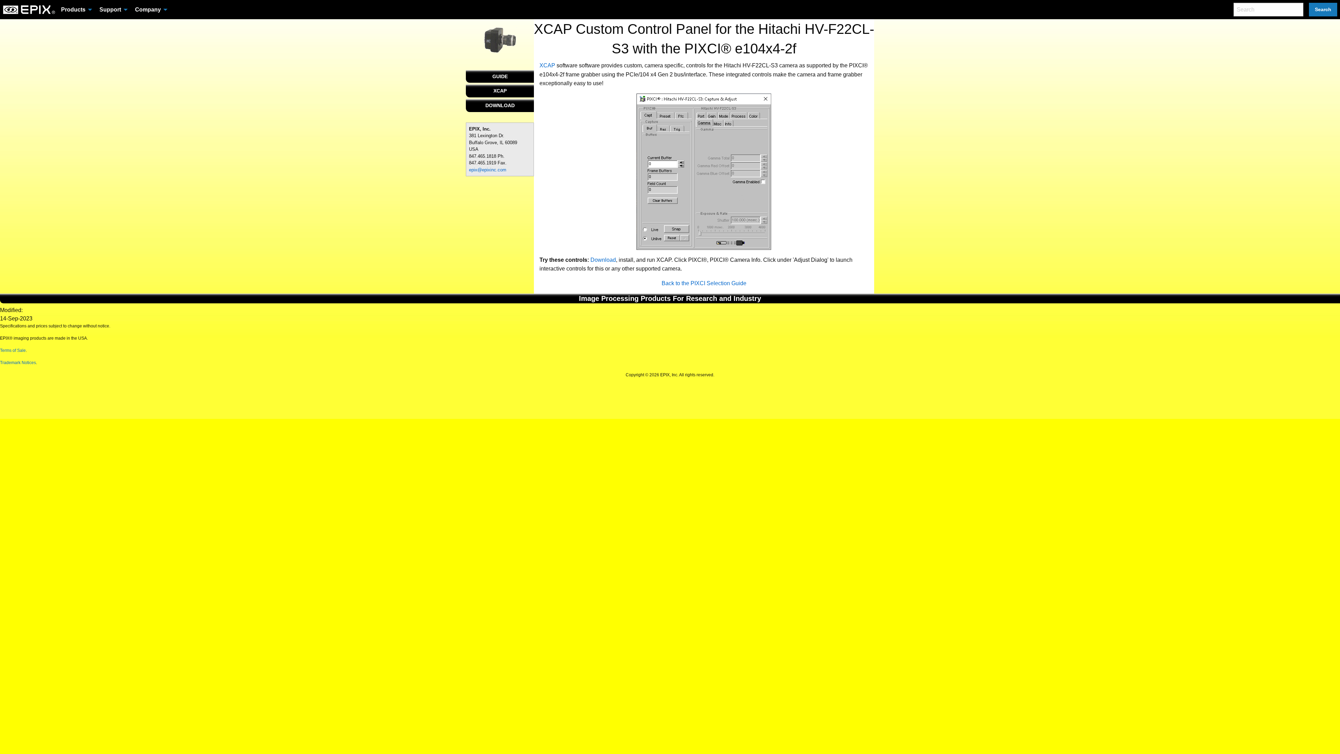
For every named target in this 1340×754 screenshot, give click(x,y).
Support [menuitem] (110, 10)
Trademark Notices (18, 362)
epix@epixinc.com (487, 169)
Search (1323, 9)
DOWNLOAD (500, 105)
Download (603, 260)
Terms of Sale (13, 350)
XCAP (500, 91)
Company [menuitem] (148, 10)
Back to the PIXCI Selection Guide (704, 283)
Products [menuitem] (73, 10)
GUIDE (500, 76)
